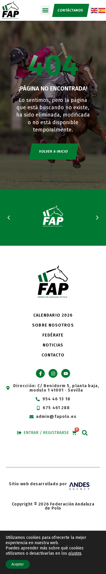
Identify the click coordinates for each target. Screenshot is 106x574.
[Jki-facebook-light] (40, 373)
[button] (45, 10)
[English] (94, 10)
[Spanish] (102, 10)
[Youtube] (65, 373)
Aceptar (17, 564)
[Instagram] (53, 373)
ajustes (74, 553)
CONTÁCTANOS (70, 10)
